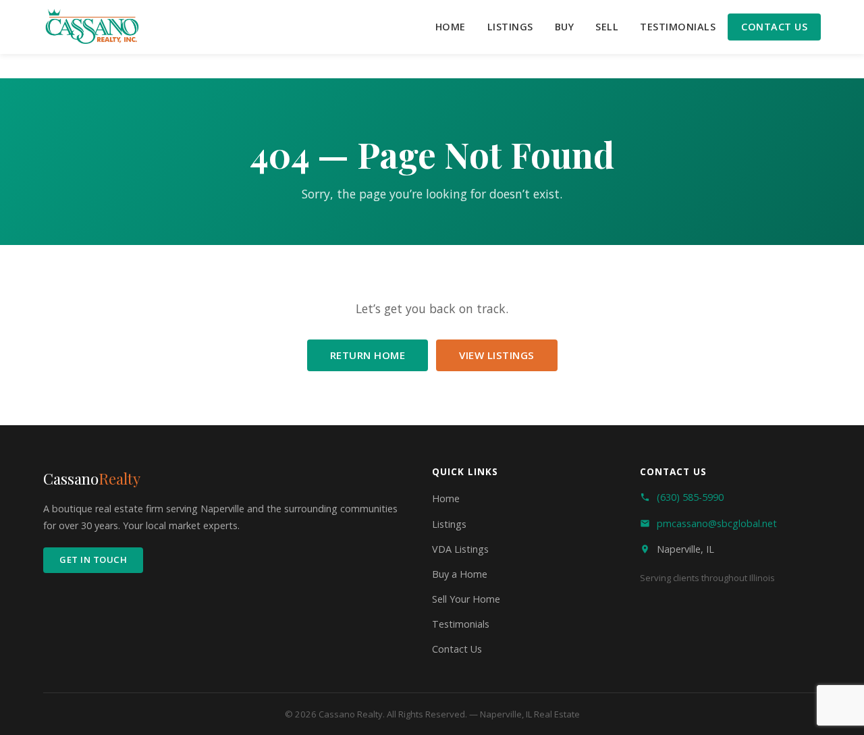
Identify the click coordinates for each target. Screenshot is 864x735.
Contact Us (774, 26)
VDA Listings (460, 549)
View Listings (497, 355)
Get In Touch (93, 559)
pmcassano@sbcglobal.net (717, 523)
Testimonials (678, 26)
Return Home (368, 355)
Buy (564, 26)
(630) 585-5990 (690, 497)
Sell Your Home (466, 599)
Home (450, 26)
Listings (510, 26)
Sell (606, 26)
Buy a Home (459, 574)
